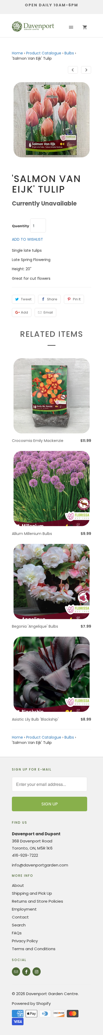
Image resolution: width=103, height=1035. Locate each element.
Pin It (77, 299)
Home (17, 53)
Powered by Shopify (31, 1003)
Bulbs (69, 53)
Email (48, 312)
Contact (20, 917)
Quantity (20, 226)
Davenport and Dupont (36, 834)
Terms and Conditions (33, 949)
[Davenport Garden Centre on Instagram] (36, 971)
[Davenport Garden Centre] (33, 27)
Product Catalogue (43, 53)
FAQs (17, 933)
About (18, 885)
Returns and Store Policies (37, 901)
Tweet (26, 299)
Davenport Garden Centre (52, 993)
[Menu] (71, 27)
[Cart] (84, 27)
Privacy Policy (25, 941)
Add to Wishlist (27, 239)
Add (24, 312)
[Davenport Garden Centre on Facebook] (26, 971)
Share (52, 299)
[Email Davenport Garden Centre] (16, 971)
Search (19, 925)
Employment (24, 909)
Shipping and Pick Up (32, 893)
